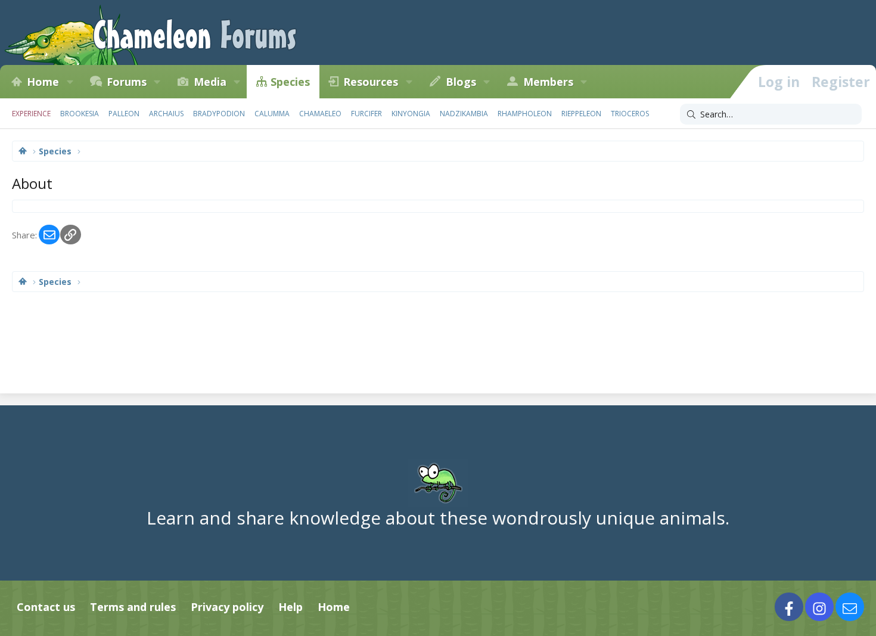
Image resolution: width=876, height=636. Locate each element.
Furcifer (366, 113)
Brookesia (79, 113)
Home (43, 82)
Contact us (46, 607)
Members (548, 82)
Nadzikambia (464, 113)
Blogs (461, 82)
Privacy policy (227, 607)
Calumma (272, 113)
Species (290, 82)
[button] (69, 81)
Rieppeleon (581, 113)
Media (210, 82)
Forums (127, 82)
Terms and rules (133, 607)
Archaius (166, 113)
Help (290, 607)
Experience (31, 113)
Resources (370, 82)
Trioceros (630, 113)
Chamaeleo (320, 113)
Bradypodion (219, 113)
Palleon (123, 113)
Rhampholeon (525, 113)
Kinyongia (411, 113)
